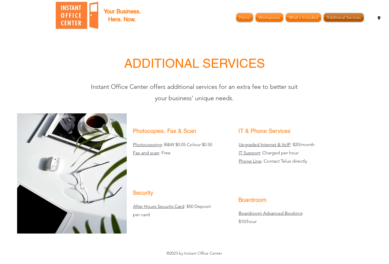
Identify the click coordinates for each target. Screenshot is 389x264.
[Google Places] (379, 18)
